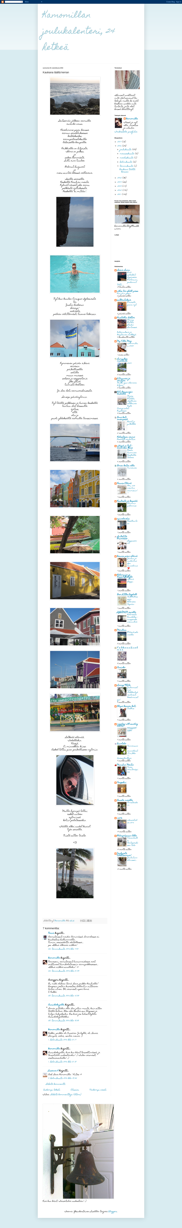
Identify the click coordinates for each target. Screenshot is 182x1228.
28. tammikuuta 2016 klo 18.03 (63, 1021)
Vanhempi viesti (98, 1090)
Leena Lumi (123, 270)
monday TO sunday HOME (127, 725)
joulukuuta (126, 150)
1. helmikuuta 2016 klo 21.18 (62, 1062)
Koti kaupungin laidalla (125, 393)
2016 (119, 146)
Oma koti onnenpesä (122, 418)
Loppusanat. (132, 542)
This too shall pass (127, 291)
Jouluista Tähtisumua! (124, 854)
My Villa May (124, 341)
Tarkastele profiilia (126, 132)
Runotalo (121, 744)
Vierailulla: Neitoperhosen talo (132, 841)
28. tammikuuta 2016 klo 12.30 (63, 996)
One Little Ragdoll (127, 594)
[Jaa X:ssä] (86, 920)
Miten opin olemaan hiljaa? (127, 384)
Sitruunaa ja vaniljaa (123, 380)
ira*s (119, 818)
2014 (119, 182)
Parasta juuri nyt (132, 303)
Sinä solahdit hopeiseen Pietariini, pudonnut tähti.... (127, 278)
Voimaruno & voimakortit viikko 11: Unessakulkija (127, 752)
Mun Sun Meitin (125, 765)
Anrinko (121, 667)
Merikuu (121, 630)
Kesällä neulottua (126, 439)
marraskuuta (127, 154)
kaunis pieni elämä (127, 556)
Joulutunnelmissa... (132, 859)
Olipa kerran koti (126, 706)
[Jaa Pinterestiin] (91, 920)
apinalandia (123, 519)
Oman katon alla (126, 466)
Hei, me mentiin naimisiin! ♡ (132, 489)
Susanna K (53, 1071)
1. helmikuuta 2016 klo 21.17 (62, 1040)
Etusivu (75, 1090)
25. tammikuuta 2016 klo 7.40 (63, 949)
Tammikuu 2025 (132, 344)
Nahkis (130, 709)
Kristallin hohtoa (126, 318)
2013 (119, 186)
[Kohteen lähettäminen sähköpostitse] (81, 920)
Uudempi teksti (51, 1090)
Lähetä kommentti (55, 1084)
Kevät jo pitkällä (131, 423)
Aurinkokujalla (56, 1005)
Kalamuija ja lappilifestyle (125, 576)
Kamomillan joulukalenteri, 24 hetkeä (79, 32)
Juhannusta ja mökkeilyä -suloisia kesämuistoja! (127, 694)
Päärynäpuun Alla (127, 836)
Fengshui (121, 782)
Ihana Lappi (130, 580)
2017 (119, 142)
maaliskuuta (127, 158)
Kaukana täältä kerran (127, 170)
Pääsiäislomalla (132, 633)
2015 (119, 178)
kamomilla (54, 958)
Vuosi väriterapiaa (132, 769)
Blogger (112, 1211)
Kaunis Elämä (124, 483)
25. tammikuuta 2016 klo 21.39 (63, 971)
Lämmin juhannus (131, 504)
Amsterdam (132, 804)
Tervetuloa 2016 (132, 821)
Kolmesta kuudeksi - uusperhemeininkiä (132, 618)
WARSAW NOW (132, 729)
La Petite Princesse (122, 538)
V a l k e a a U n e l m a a (127, 649)
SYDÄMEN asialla (126, 612)
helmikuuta (126, 162)
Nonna (51, 933)
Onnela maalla (125, 800)
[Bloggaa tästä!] (83, 920)
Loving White (124, 685)
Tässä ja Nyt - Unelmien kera (125, 447)
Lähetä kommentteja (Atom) (66, 1095)
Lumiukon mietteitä (122, 360)
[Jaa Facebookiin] (88, 920)
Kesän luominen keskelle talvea (132, 454)
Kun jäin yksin (124, 293)
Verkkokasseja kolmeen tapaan (132, 600)
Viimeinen (132, 468)
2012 (119, 190)
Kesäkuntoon (132, 522)
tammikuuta (127, 166)
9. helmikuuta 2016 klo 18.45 (62, 1078)
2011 (119, 194)
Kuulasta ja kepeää (127, 501)
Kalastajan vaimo (126, 437)
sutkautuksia (124, 300)
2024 (129, 363)
